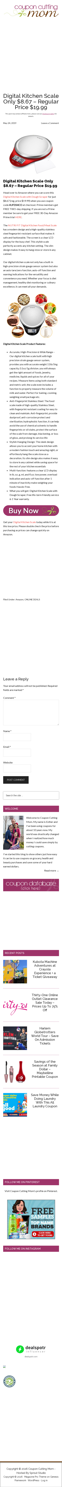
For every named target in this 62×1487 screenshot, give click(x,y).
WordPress (33, 1480)
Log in (44, 1480)
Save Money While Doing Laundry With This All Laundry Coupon (45, 1100)
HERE (18, 217)
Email (7, 746)
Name (7, 731)
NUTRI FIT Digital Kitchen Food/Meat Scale (32, 225)
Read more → (51, 870)
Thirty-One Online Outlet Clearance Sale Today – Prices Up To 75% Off (45, 1002)
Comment (9, 697)
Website (8, 762)
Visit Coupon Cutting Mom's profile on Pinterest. (31, 1190)
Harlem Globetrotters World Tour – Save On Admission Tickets (45, 1035)
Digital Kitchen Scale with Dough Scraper (25, 196)
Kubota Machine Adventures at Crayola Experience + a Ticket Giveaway (44, 969)
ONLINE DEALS (32, 599)
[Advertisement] (31, 55)
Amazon (20, 599)
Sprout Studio (38, 1472)
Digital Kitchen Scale (24, 522)
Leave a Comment (50, 123)
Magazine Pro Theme (35, 1477)
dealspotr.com (31, 1356)
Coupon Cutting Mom (31, 10)
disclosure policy (48, 114)
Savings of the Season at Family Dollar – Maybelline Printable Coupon (45, 1069)
